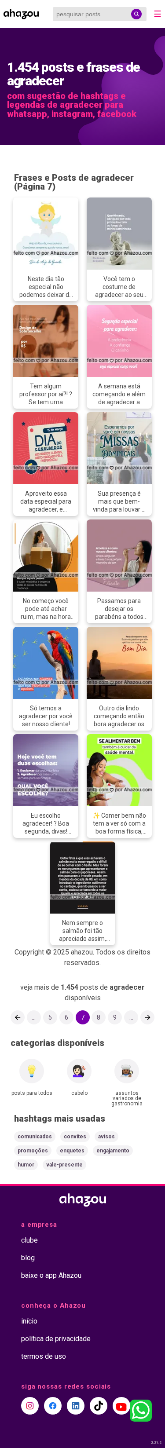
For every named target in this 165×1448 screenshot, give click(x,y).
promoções (33, 1151)
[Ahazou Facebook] (53, 1406)
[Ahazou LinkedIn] (75, 1406)
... (34, 1017)
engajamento (112, 1151)
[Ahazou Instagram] (30, 1406)
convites (75, 1137)
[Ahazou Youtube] (121, 1406)
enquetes (72, 1151)
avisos (106, 1137)
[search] (136, 14)
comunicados (35, 1137)
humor (26, 1165)
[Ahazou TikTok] (98, 1406)
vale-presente (64, 1165)
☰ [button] (157, 14)
